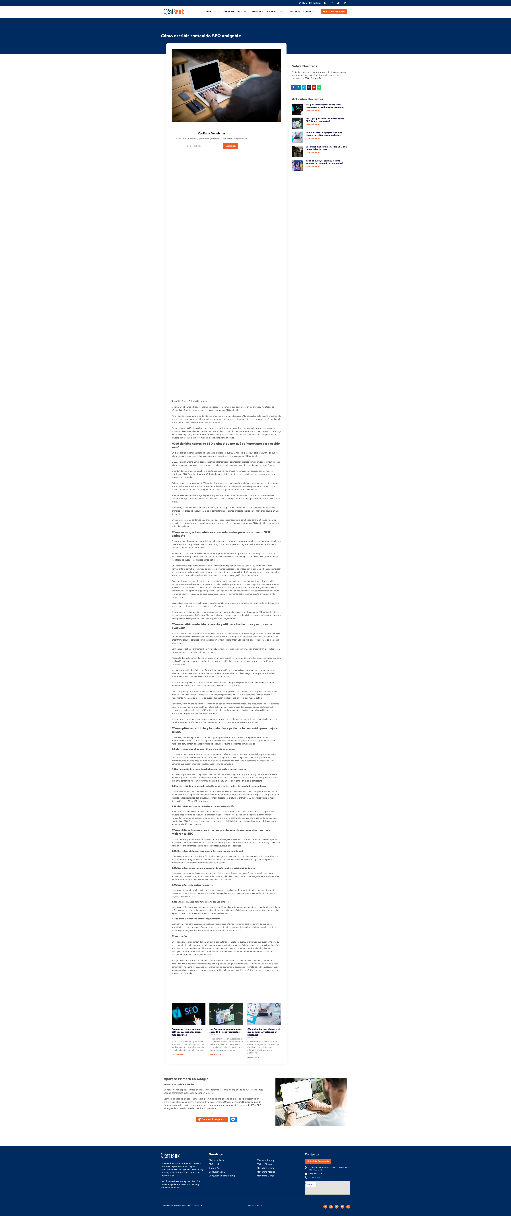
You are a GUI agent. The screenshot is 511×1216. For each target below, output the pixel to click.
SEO (217, 12)
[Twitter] (304, 87)
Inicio (209, 12)
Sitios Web (257, 12)
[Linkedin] (298, 87)
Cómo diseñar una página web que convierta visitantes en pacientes (263, 1032)
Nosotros (295, 12)
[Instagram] (309, 87)
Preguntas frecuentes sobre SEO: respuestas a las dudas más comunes (187, 1032)
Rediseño (271, 12)
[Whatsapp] (319, 87)
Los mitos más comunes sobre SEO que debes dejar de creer (326, 148)
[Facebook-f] (293, 87)
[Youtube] (314, 87)
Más (282, 12)
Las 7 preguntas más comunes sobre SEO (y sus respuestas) (225, 1031)
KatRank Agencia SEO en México (189, 1205)
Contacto (308, 12)
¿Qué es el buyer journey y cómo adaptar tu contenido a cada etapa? (324, 162)
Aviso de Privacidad (255, 1205)
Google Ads (228, 12)
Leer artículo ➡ (178, 1054)
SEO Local (243, 12)
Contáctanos (167, 1181)
